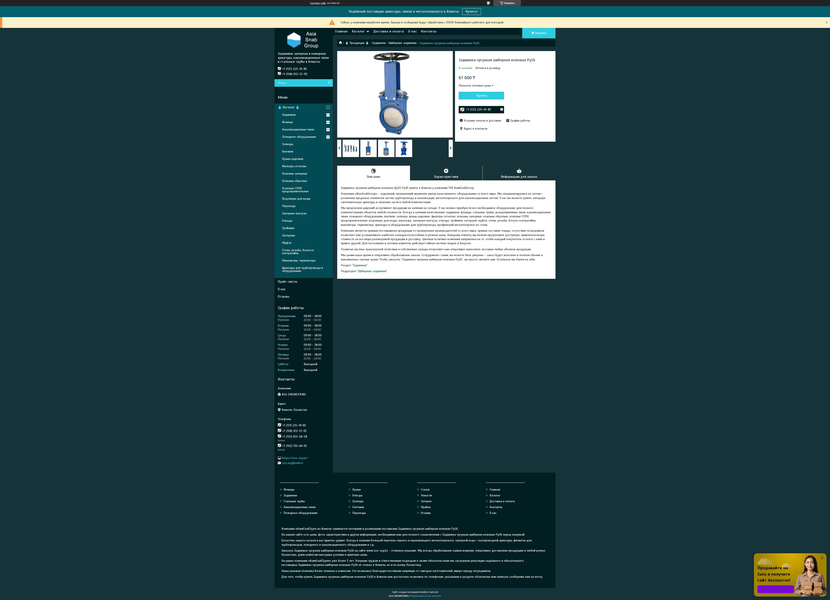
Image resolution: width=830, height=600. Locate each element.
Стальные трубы (294, 501)
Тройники (288, 228)
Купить (481, 95)
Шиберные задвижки (403, 43)
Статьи (425, 489)
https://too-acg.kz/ (295, 458)
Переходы (288, 206)
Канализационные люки (298, 129)
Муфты (286, 243)
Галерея (426, 501)
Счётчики (358, 507)
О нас (412, 31)
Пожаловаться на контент (425, 595)
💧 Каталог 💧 (289, 107)
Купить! (472, 11)
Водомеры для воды (296, 199)
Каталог (358, 31)
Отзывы (283, 296)
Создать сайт (318, 3)
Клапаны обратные (294, 181)
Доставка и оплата (388, 31)
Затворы (287, 144)
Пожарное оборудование (299, 137)
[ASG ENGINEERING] (304, 39)
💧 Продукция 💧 (357, 43)
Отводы (287, 221)
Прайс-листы (287, 282)
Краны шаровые (292, 159)
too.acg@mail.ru (292, 463)
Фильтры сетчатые (294, 166)
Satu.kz (433, 592)
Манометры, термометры (298, 260)
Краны (356, 489)
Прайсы (426, 507)
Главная (341, 31)
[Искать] (329, 83)
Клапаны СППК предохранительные (295, 189)
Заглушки (288, 235)
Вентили (287, 151)
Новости (426, 495)
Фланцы (287, 122)
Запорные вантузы (294, 213)
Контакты (428, 31)
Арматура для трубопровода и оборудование (302, 269)
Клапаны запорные (294, 173)
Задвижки (379, 43)
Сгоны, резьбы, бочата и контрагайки (298, 251)
